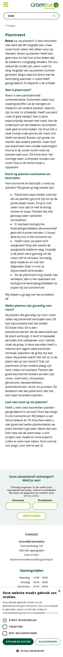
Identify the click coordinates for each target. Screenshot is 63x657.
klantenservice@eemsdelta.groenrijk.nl (31, 559)
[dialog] (31, 622)
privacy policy (31, 495)
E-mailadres (45, 500)
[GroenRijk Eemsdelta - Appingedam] (45, 6)
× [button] (59, 591)
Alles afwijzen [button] (48, 641)
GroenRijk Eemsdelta (31, 541)
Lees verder (52, 612)
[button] (31, 651)
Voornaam (18, 500)
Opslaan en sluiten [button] (18, 641)
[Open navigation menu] (6, 4)
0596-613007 (31, 555)
